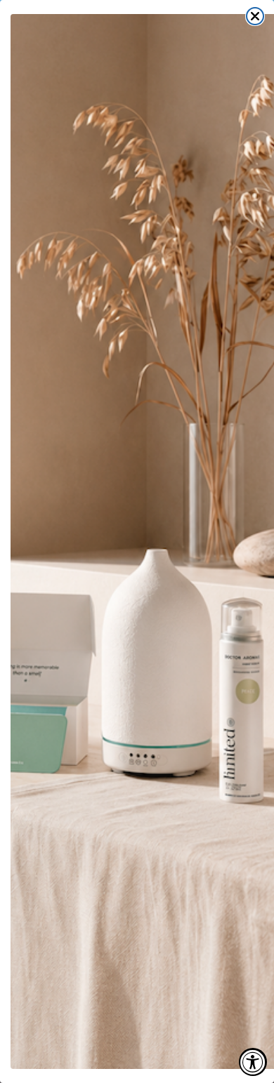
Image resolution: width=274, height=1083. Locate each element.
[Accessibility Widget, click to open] (253, 1062)
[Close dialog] (255, 16)
